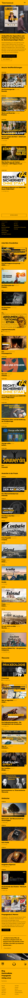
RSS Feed (4, 992)
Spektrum (4, 72)
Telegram (4, 990)
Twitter (3, 987)
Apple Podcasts (18, 990)
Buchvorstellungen (6, 227)
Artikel (3, 223)
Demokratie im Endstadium (20, 227)
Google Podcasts (19, 992)
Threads (3, 225)
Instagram (4, 989)
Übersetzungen (5, 230)
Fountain (17, 994)
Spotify (16, 989)
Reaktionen (4, 232)
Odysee (16, 987)
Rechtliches (4, 981)
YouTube (17, 985)
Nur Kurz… (16, 223)
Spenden (4, 994)
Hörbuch (4, 476)
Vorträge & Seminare (6, 234)
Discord (3, 985)
